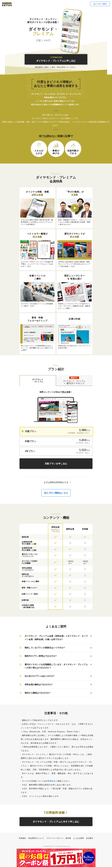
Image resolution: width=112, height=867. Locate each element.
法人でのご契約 (100, 4)
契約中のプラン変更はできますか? (41, 656)
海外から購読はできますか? (37, 693)
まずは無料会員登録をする (56, 482)
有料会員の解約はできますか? (38, 684)
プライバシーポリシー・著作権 (58, 838)
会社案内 (89, 838)
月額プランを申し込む (56, 463)
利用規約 (50, 781)
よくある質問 (78, 838)
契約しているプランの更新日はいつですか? (45, 647)
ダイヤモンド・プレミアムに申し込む (56, 59)
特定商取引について (36, 838)
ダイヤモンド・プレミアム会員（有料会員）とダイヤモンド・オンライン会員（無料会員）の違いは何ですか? (56, 637)
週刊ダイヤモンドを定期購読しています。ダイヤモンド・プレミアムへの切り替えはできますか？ (56, 666)
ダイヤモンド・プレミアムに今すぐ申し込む (56, 821)
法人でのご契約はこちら (56, 493)
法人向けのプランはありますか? (40, 676)
